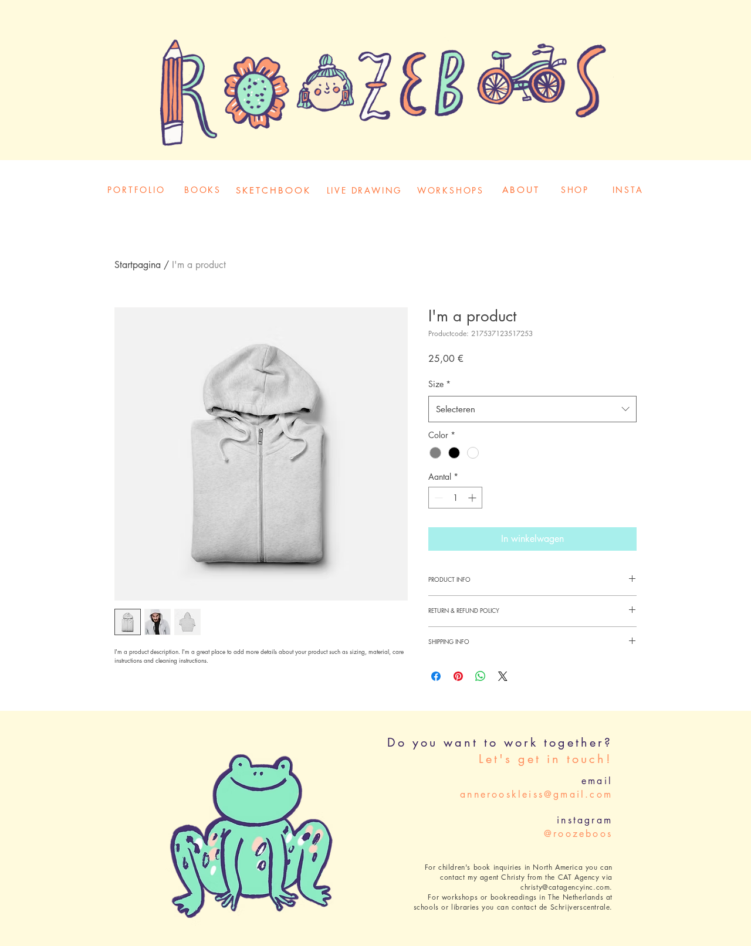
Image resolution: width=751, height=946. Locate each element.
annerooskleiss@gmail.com (536, 794)
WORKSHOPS (450, 190)
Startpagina (137, 265)
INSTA (628, 189)
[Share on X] (503, 676)
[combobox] (532, 409)
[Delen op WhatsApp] (480, 676)
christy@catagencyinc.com (565, 887)
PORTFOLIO (136, 189)
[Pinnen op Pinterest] (458, 676)
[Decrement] (437, 497)
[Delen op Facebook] (436, 676)
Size (439, 383)
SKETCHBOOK (273, 190)
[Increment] (473, 497)
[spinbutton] (455, 497)
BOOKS (202, 189)
